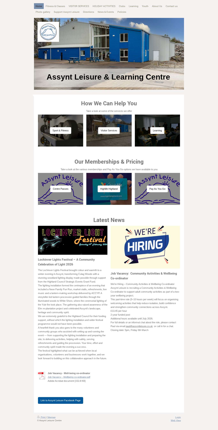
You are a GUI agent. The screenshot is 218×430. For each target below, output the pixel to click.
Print (43, 417)
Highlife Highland (109, 188)
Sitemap (51, 417)
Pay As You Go (157, 188)
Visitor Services (109, 130)
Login (178, 417)
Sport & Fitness (61, 130)
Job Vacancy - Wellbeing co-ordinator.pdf (69, 377)
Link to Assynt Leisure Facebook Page (61, 400)
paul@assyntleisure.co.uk (139, 326)
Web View (176, 420)
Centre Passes (60, 188)
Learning (157, 130)
